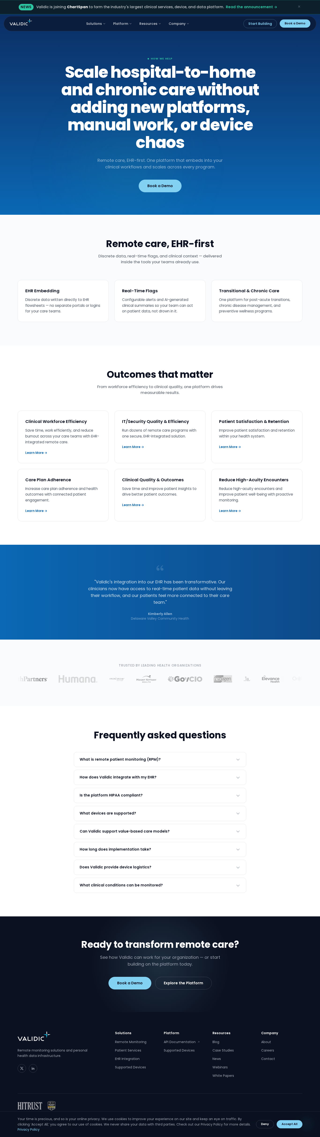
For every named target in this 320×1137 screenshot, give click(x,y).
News (216, 1058)
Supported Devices (130, 1067)
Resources (148, 23)
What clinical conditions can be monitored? (121, 885)
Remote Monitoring (130, 1042)
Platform (120, 23)
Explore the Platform (183, 983)
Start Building (260, 23)
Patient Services (128, 1050)
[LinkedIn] (33, 1068)
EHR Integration (127, 1058)
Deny (265, 1124)
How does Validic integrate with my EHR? (118, 777)
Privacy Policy (29, 1129)
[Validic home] (21, 22)
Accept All (290, 1124)
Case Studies (223, 1050)
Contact (268, 1058)
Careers (267, 1050)
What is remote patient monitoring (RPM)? (120, 759)
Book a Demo (295, 23)
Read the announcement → (251, 6)
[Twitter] (22, 1068)
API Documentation (182, 1042)
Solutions (94, 23)
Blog (215, 1042)
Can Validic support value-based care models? (125, 831)
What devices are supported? (108, 813)
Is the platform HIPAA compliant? (111, 795)
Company (177, 23)
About (266, 1042)
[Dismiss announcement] (299, 6)
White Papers (223, 1075)
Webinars (220, 1067)
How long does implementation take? (115, 849)
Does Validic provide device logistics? (115, 867)
